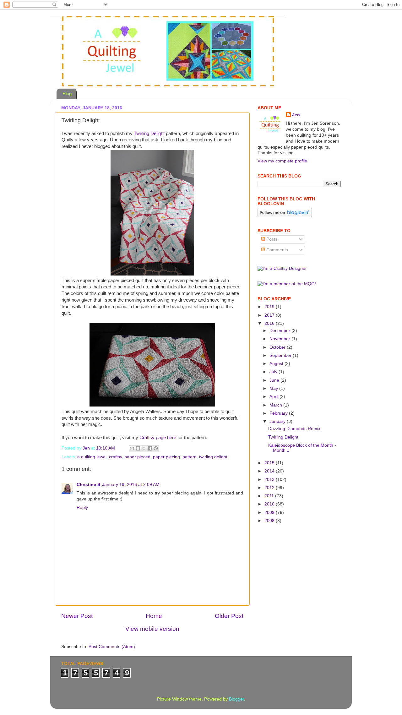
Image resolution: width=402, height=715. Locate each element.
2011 (269, 496)
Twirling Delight (149, 133)
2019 (270, 306)
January (278, 421)
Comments (276, 250)
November (280, 338)
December (280, 330)
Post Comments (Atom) (112, 646)
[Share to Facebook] (150, 448)
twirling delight (213, 457)
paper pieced (137, 457)
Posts (271, 239)
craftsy (115, 457)
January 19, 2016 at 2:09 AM (131, 484)
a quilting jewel (91, 457)
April (274, 396)
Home (154, 616)
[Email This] (132, 448)
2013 (270, 479)
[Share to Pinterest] (156, 448)
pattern (189, 457)
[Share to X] (144, 448)
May (274, 388)
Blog (67, 93)
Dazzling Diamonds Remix (294, 428)
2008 (270, 520)
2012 (270, 487)
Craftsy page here (157, 437)
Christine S (88, 484)
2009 (270, 512)
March (276, 405)
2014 (270, 471)
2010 (270, 504)
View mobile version (152, 628)
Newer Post (77, 616)
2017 (270, 315)
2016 (270, 323)
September (281, 355)
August (277, 363)
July (274, 371)
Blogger (236, 699)
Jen (296, 114)
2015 (270, 463)
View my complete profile (282, 161)
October (278, 347)
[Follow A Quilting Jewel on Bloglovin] (285, 215)
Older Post (229, 616)
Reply (82, 507)
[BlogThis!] (138, 448)
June (274, 380)
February (279, 413)
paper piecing (166, 457)
